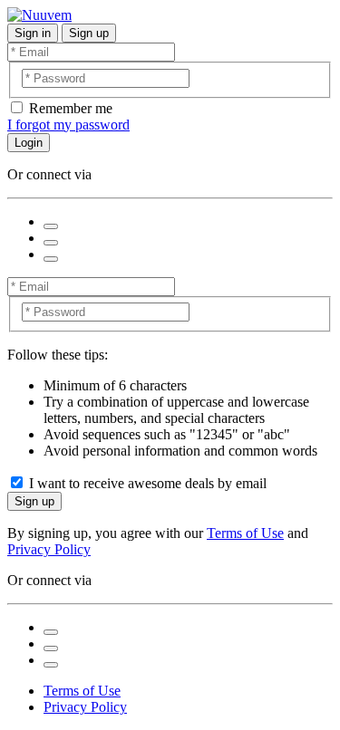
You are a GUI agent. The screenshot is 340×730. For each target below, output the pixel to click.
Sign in (33, 33)
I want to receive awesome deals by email (148, 483)
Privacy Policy (49, 549)
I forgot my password (68, 124)
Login (29, 142)
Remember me (70, 108)
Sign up (89, 33)
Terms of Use (245, 533)
